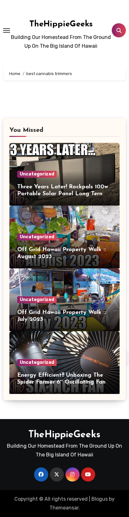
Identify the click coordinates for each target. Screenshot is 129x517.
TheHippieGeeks (61, 24)
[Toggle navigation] (6, 30)
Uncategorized (37, 174)
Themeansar (64, 508)
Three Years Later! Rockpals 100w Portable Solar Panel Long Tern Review (62, 193)
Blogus (99, 499)
